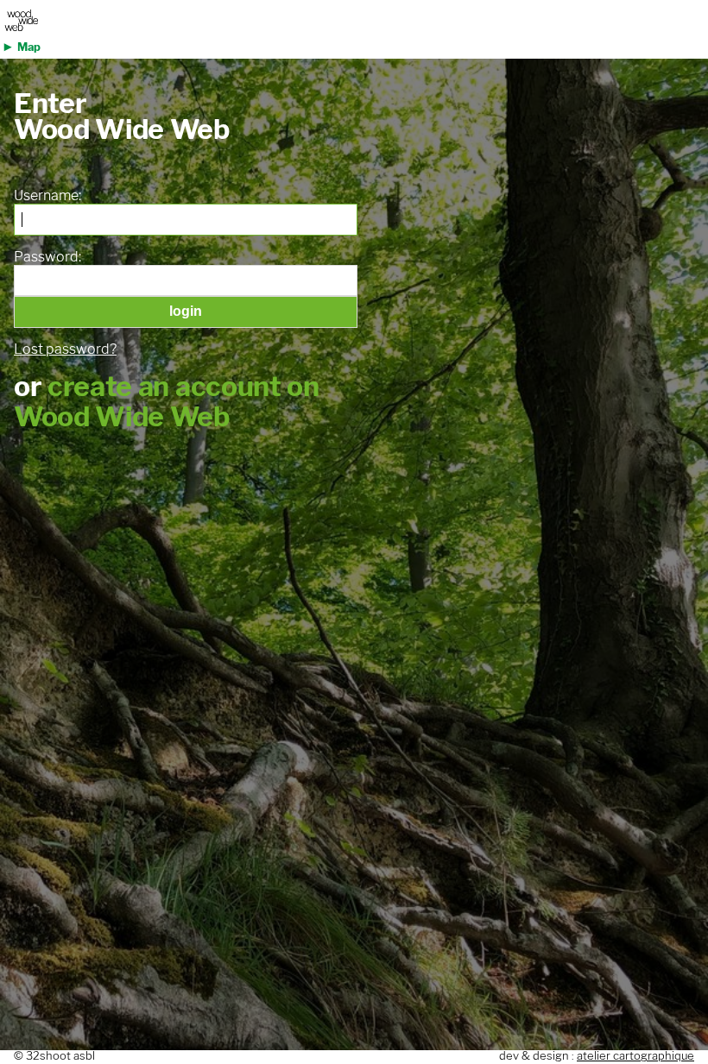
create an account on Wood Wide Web (166, 401)
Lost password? (65, 349)
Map (29, 47)
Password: (47, 257)
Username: (47, 196)
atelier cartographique (635, 1055)
